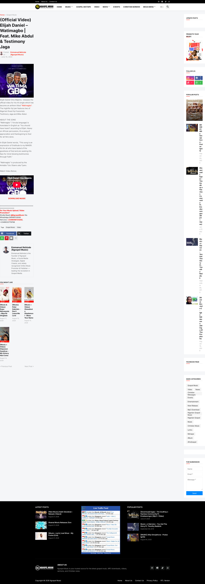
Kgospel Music (55, 580)
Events (116, 7)
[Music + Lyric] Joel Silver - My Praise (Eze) (60, 534)
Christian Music (193, 426)
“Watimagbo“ (26, 105)
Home (37, 1)
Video (96, 7)
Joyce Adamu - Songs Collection (96, 522)
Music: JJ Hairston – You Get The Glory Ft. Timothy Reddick (201, 258)
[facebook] (162, 1)
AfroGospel (192, 442)
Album (190, 438)
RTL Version (165, 580)
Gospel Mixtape (83, 7)
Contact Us (53, 1)
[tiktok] (165, 1)
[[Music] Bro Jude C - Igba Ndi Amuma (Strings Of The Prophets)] (192, 300)
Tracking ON (107, 553)
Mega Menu (148, 7)
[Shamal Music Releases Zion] (41, 525)
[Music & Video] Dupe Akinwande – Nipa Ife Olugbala (4, 310)
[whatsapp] (169, 1)
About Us (44, 1)
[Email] (11, 238)
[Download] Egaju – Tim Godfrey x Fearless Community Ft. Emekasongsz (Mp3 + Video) (201, 196)
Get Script (93, 553)
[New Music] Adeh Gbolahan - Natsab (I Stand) (60, 513)
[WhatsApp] (2, 238)
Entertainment (193, 402)
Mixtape (191, 434)
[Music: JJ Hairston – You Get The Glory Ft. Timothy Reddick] (192, 242)
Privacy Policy (152, 580)
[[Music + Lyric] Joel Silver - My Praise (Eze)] (41, 536)
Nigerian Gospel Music (194, 413)
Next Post (28, 366)
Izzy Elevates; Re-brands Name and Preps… (98, 512)
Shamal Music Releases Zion (59, 522)
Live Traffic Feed (100, 508)
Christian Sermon (131, 7)
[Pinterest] (7, 238)
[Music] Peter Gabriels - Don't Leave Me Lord (16, 310)
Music (68, 7)
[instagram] (158, 1)
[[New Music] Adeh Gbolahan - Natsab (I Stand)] (41, 514)
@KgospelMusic (17, 215)
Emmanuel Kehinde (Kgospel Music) (21, 248)
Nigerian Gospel (194, 418)
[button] (162, 7)
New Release (193, 406)
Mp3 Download (193, 410)
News (105, 7)
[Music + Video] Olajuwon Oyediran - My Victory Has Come (4, 350)
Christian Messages (192, 393)
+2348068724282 (15, 220)
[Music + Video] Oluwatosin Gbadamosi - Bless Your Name (28, 311)
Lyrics (190, 430)
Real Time (100, 553)
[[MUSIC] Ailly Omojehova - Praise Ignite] (192, 128)
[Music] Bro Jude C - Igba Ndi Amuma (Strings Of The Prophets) (201, 318)
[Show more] (16, 238)
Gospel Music (11, 15)
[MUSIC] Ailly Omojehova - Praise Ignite (201, 138)
